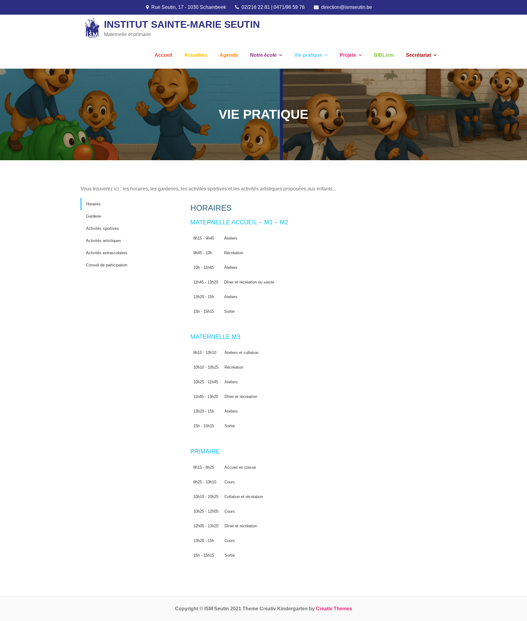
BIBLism (384, 55)
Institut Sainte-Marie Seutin (182, 24)
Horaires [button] (93, 204)
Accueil (163, 55)
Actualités (195, 55)
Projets (348, 55)
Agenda (229, 55)
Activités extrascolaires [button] (106, 253)
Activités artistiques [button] (103, 240)
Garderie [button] (93, 216)
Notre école (263, 55)
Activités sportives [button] (102, 228)
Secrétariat (418, 55)
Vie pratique (308, 55)
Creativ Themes (334, 608)
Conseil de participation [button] (106, 265)
